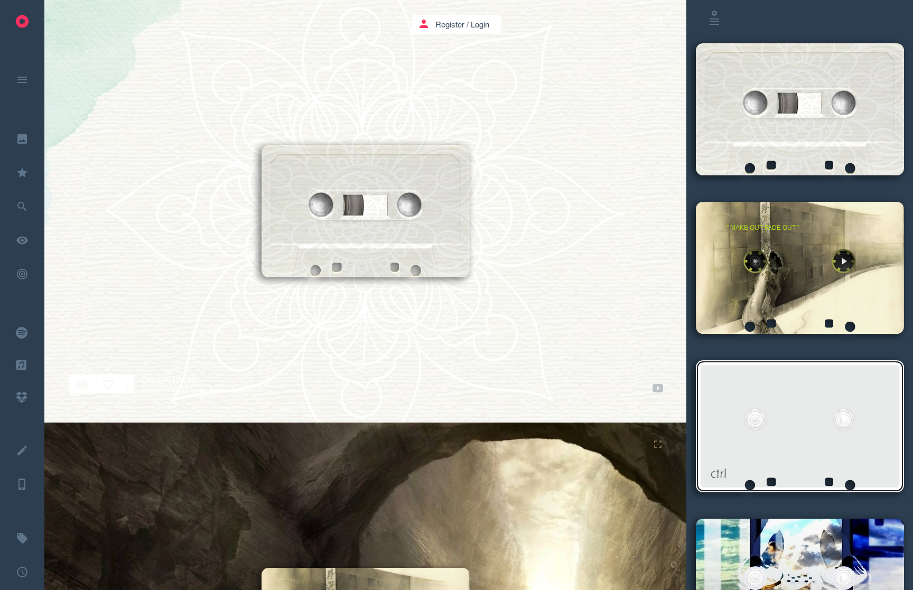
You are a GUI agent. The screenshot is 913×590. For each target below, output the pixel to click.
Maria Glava (189, 389)
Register (449, 24)
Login (480, 24)
